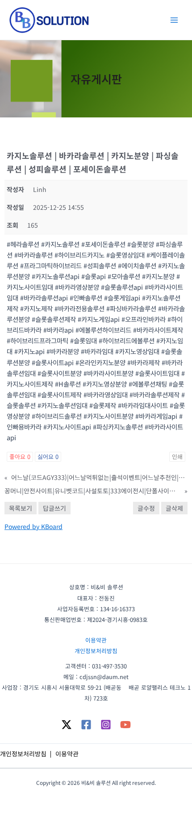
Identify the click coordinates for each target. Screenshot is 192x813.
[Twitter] (66, 724)
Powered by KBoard (33, 526)
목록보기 (20, 508)
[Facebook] (86, 724)
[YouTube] (125, 724)
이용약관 (96, 640)
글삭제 (174, 508)
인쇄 (177, 456)
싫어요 (48, 456)
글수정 (146, 508)
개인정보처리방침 (96, 650)
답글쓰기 (54, 508)
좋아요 (19, 456)
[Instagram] (105, 724)
